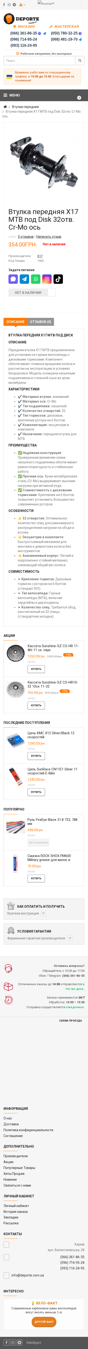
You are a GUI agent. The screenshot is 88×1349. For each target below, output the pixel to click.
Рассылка (11, 1223)
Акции (8, 1162)
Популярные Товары (19, 1168)
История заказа (16, 1212)
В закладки (52, 292)
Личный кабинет (16, 1206)
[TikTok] (58, 279)
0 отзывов (26, 236)
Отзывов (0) (40, 322)
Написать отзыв (48, 236)
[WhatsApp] (35, 279)
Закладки (11, 1217)
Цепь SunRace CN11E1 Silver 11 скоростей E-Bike (52, 771)
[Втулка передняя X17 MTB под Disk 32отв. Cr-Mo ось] (44, 162)
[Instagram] (47, 279)
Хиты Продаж (14, 1174)
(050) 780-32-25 (64, 33)
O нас (8, 1118)
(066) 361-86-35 (23, 33)
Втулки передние (25, 107)
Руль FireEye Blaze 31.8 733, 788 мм (52, 822)
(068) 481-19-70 (64, 39)
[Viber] (40, 33)
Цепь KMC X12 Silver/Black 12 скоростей (50, 735)
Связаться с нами (17, 1185)
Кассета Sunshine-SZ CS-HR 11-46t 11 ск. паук (53, 648)
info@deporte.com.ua (27, 1275)
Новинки (10, 1179)
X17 (39, 256)
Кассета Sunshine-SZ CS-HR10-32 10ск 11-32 (52, 684)
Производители (16, 1156)
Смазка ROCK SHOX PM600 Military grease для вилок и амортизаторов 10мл (49, 860)
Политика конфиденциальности (28, 1130)
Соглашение (13, 1136)
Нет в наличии (28, 293)
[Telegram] (44, 33)
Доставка (11, 1124)
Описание (15, 322)
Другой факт (44, 1321)
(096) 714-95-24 (23, 39)
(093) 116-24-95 (24, 45)
